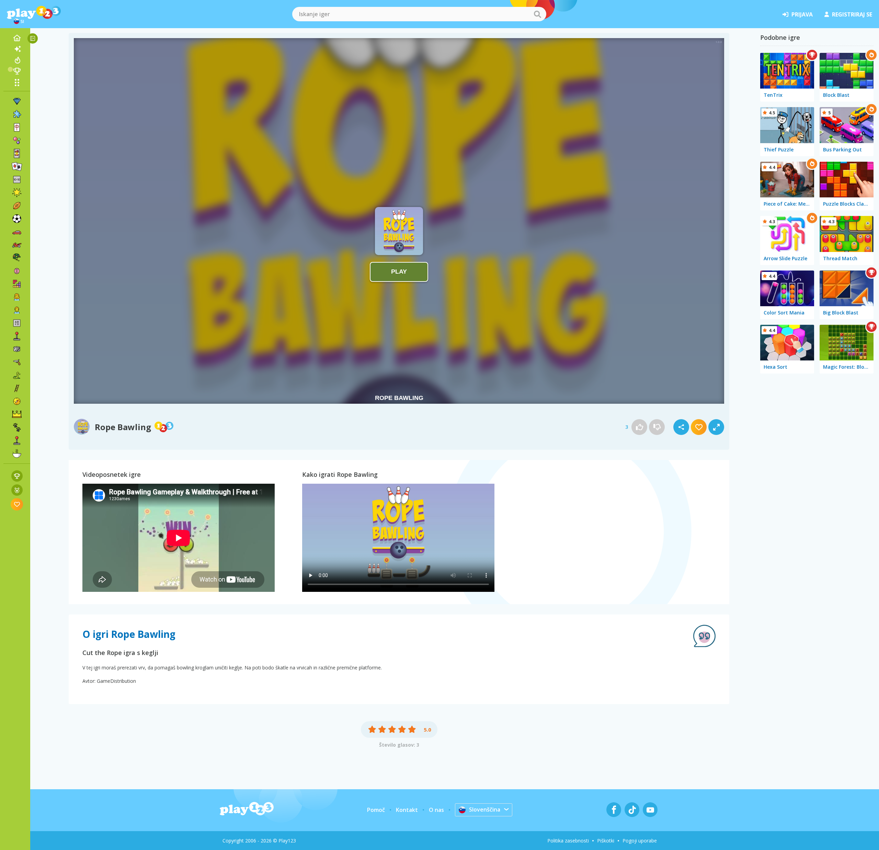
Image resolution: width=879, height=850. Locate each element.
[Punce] (16, 296)
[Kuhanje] (16, 453)
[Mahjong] (16, 127)
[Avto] (16, 231)
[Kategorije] (16, 82)
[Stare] (16, 375)
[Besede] (16, 323)
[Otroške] (16, 310)
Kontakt (407, 810)
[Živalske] (16, 427)
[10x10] (16, 179)
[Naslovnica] (16, 38)
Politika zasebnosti (568, 840)
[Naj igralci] (16, 71)
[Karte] (16, 153)
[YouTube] (650, 809)
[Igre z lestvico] (17, 476)
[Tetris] (16, 283)
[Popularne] (16, 60)
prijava (802, 14)
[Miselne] (16, 270)
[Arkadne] (16, 336)
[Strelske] (16, 362)
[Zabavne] (16, 192)
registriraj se (852, 14)
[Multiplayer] (16, 440)
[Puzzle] (16, 114)
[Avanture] (16, 401)
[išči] (537, 14)
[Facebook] (613, 809)
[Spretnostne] (16, 388)
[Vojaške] (16, 257)
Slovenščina (484, 809)
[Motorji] (16, 244)
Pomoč (376, 810)
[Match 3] (16, 101)
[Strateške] (16, 414)
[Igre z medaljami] (17, 490)
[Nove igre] (16, 49)
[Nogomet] (16, 218)
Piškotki (605, 840)
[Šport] (16, 205)
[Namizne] (16, 349)
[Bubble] (16, 140)
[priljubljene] (17, 504)
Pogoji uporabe (640, 840)
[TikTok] (632, 809)
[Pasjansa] (16, 166)
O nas (436, 810)
